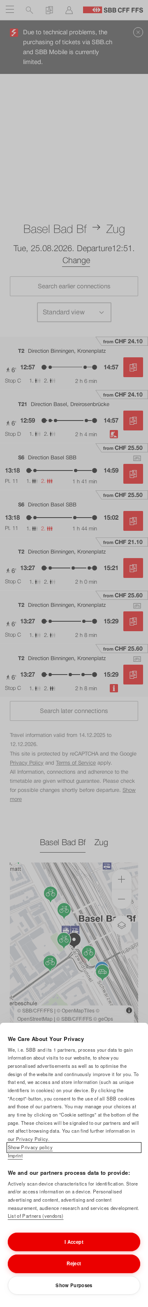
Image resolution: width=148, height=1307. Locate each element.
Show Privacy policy (30, 1147)
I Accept (74, 1241)
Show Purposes (74, 1285)
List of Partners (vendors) (36, 1215)
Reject (74, 1263)
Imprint (15, 1155)
